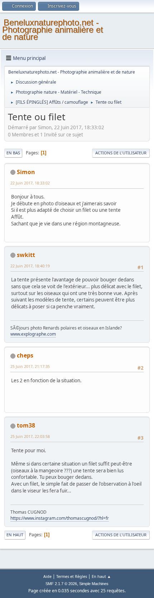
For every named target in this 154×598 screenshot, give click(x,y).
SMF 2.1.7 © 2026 (61, 583)
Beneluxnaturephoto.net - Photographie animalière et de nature (52, 30)
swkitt (26, 255)
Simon (26, 172)
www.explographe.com (33, 334)
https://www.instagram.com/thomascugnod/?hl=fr (59, 518)
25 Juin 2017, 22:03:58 (30, 436)
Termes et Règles (71, 576)
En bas (13, 152)
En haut (14, 534)
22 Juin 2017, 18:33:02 (30, 183)
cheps (25, 355)
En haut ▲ (101, 576)
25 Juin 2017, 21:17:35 (30, 366)
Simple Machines (94, 583)
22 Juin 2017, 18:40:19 (30, 265)
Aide (47, 576)
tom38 (26, 425)
